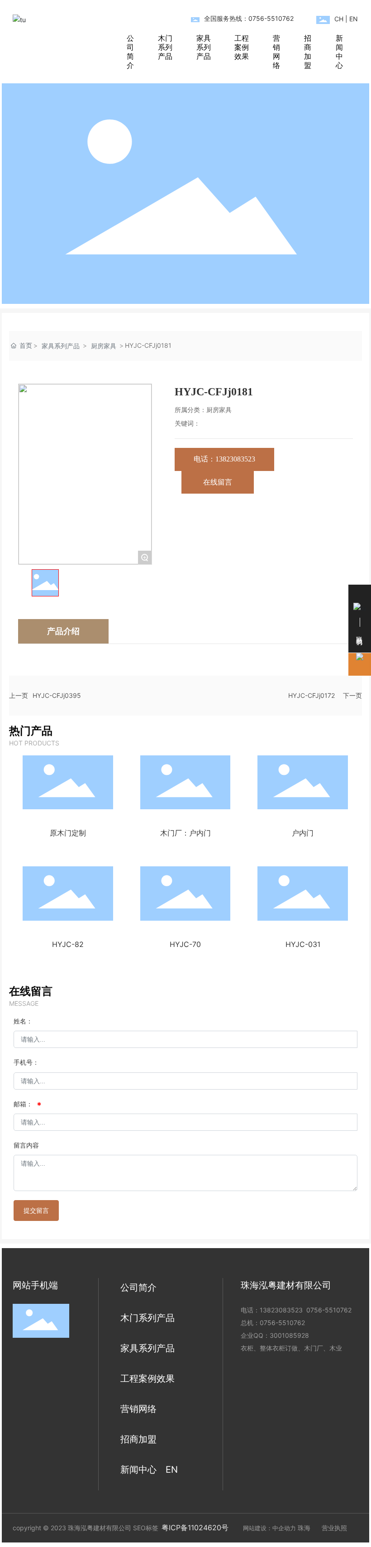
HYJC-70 (185, 944)
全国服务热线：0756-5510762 (249, 18)
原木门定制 (68, 832)
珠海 (304, 1528)
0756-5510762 (329, 1310)
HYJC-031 (302, 944)
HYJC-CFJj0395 (57, 695)
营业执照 (334, 1528)
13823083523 (281, 1310)
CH (338, 19)
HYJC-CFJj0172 (311, 695)
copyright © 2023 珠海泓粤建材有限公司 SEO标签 (85, 1528)
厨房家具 (103, 346)
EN (353, 19)
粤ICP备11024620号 (195, 1527)
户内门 (303, 832)
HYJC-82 (68, 944)
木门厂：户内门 (185, 832)
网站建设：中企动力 (269, 1528)
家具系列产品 (61, 346)
